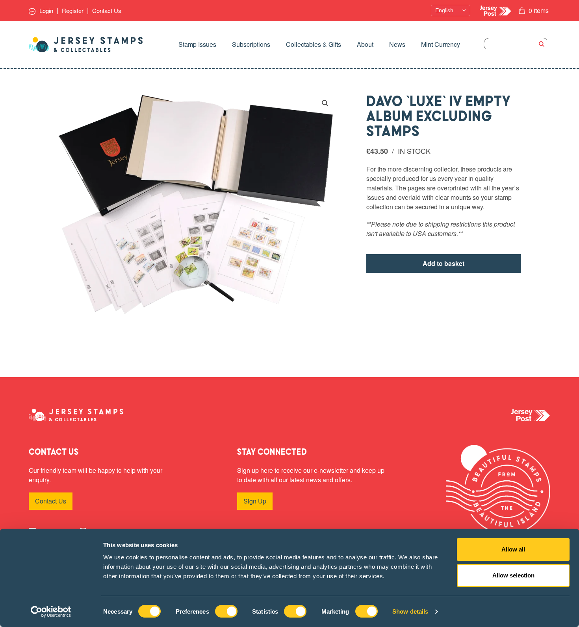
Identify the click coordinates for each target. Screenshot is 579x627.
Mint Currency (440, 44)
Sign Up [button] (254, 500)
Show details (410, 611)
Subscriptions (251, 44)
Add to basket (443, 263)
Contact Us (106, 10)
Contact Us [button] (50, 500)
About (365, 44)
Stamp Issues (197, 44)
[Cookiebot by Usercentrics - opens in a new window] (51, 612)
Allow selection (513, 575)
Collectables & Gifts (313, 44)
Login (45, 10)
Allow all (513, 549)
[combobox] (516, 44)
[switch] (226, 611)
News (397, 44)
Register (73, 10)
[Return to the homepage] (86, 44)
